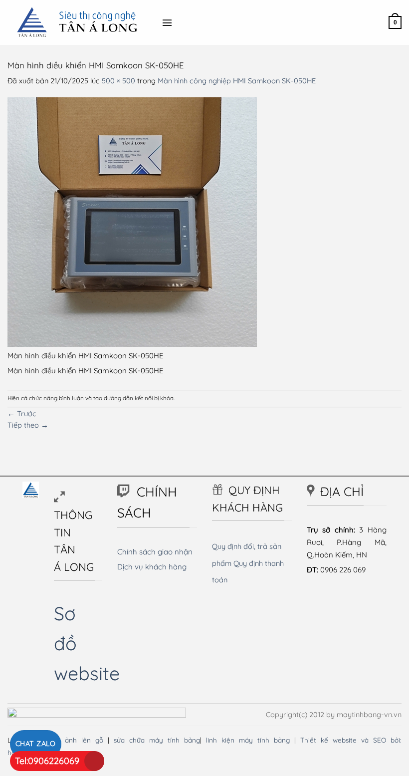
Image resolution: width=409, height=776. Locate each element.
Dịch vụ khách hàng (152, 566)
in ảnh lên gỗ (79, 740)
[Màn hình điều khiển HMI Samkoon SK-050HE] (132, 221)
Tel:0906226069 (47, 761)
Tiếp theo (27, 425)
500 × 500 (118, 80)
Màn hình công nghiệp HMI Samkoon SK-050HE (237, 80)
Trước (21, 413)
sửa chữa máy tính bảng (157, 740)
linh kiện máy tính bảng (248, 740)
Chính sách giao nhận (155, 551)
